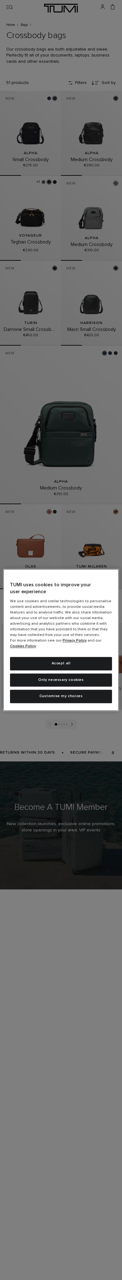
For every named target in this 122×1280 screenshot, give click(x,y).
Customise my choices (61, 696)
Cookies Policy (23, 646)
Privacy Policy (75, 640)
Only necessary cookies (61, 680)
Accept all (61, 663)
